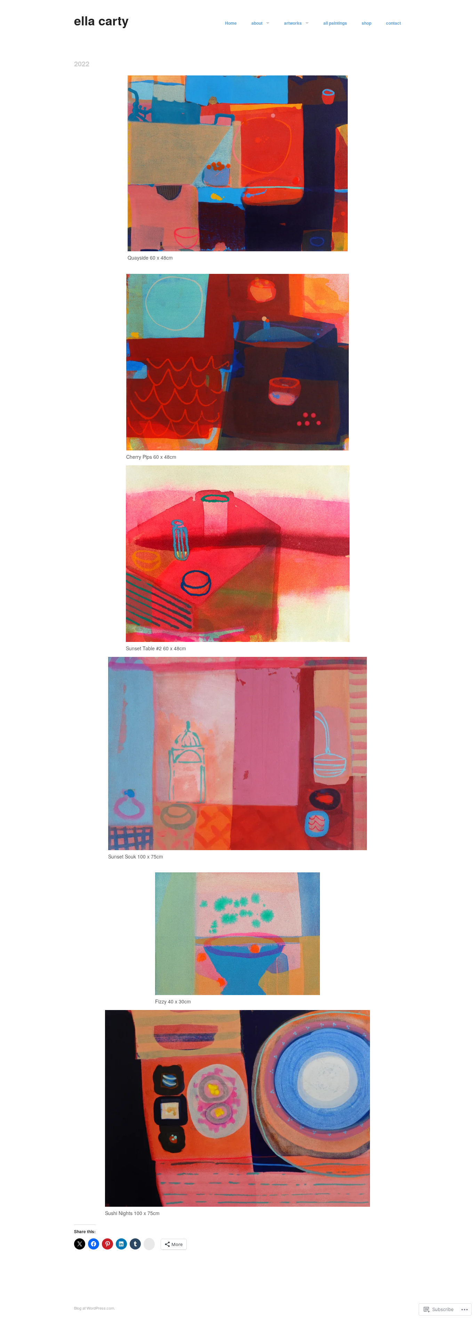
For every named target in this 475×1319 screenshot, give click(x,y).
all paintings (335, 23)
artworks (293, 23)
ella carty (101, 20)
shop (366, 23)
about (257, 23)
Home (231, 23)
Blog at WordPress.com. (94, 1308)
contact (393, 23)
